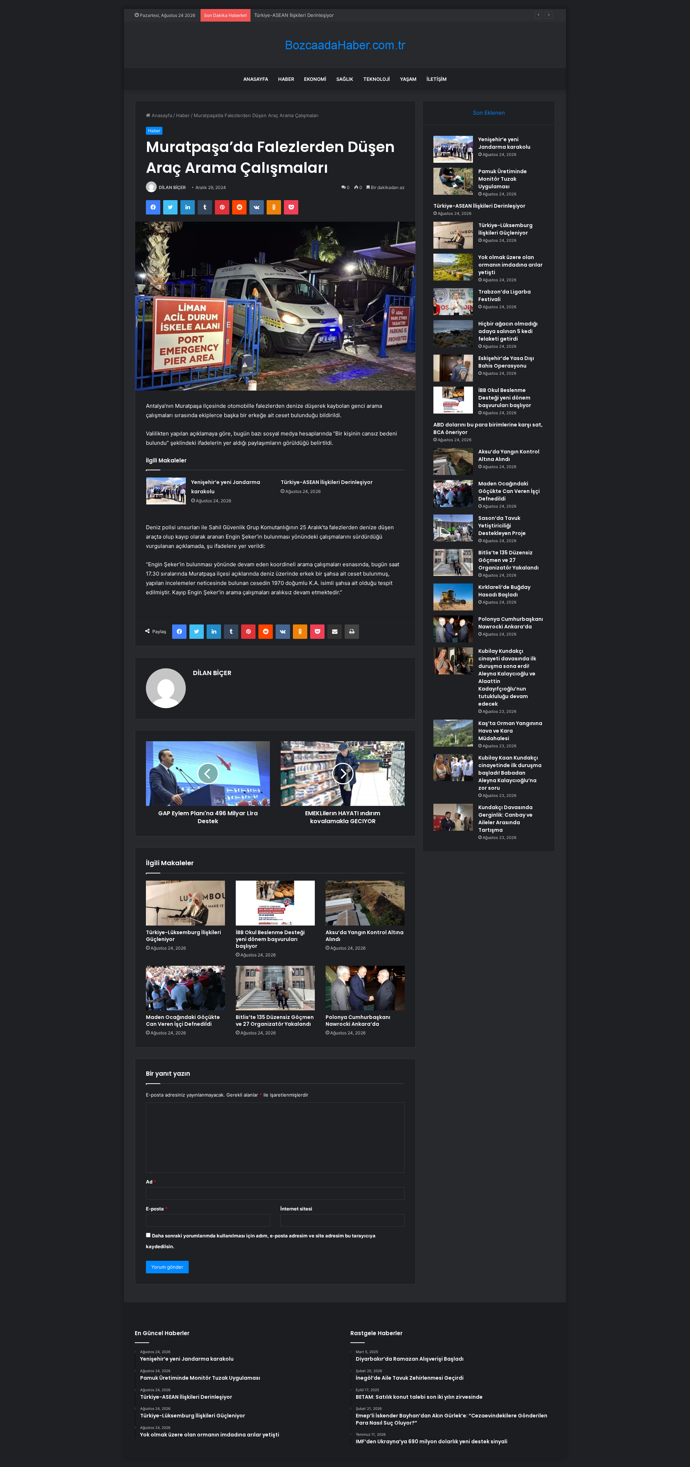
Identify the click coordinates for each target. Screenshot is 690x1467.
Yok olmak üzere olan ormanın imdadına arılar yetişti (510, 265)
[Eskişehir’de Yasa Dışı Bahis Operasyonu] (453, 368)
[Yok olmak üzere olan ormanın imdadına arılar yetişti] (453, 267)
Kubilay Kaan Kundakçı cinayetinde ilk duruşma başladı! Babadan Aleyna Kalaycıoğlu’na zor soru (510, 773)
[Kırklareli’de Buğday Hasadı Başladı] (453, 596)
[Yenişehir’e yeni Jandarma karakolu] (166, 491)
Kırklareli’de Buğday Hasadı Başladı (504, 590)
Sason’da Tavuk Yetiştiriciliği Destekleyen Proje (502, 526)
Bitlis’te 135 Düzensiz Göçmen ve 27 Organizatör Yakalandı (275, 1021)
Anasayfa (255, 79)
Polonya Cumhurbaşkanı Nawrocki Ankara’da (358, 1021)
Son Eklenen (489, 112)
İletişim (437, 79)
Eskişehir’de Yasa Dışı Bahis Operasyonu (506, 362)
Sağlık (344, 79)
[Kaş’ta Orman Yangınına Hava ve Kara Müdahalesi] (453, 733)
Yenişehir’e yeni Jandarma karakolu (504, 143)
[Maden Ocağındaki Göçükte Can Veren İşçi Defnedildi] (185, 988)
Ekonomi (315, 79)
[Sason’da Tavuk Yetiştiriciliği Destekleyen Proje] (453, 528)
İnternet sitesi (296, 1209)
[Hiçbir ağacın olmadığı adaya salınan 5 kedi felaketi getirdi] (453, 333)
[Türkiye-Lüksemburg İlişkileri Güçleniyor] (185, 903)
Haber (286, 79)
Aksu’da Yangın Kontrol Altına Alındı (365, 936)
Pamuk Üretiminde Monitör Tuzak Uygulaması (502, 179)
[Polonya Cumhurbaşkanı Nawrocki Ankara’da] (365, 988)
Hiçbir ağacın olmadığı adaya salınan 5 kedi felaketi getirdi (508, 331)
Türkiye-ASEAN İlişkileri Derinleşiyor (294, 15)
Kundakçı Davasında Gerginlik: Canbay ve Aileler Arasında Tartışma (505, 819)
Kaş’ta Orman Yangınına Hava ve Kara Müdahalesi (510, 731)
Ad (151, 1182)
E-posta (156, 1209)
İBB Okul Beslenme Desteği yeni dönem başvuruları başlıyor (270, 939)
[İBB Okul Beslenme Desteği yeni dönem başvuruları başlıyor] (275, 903)
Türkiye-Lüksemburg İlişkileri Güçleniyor (183, 936)
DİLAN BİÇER (172, 187)
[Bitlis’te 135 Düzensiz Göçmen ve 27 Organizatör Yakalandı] (275, 988)
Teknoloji (376, 79)
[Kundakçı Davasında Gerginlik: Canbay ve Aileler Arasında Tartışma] (453, 817)
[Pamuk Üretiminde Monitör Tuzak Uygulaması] (453, 181)
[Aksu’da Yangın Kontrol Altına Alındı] (365, 903)
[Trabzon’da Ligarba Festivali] (453, 301)
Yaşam (408, 79)
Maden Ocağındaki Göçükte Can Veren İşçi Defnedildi (183, 1021)
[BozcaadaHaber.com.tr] (345, 45)
